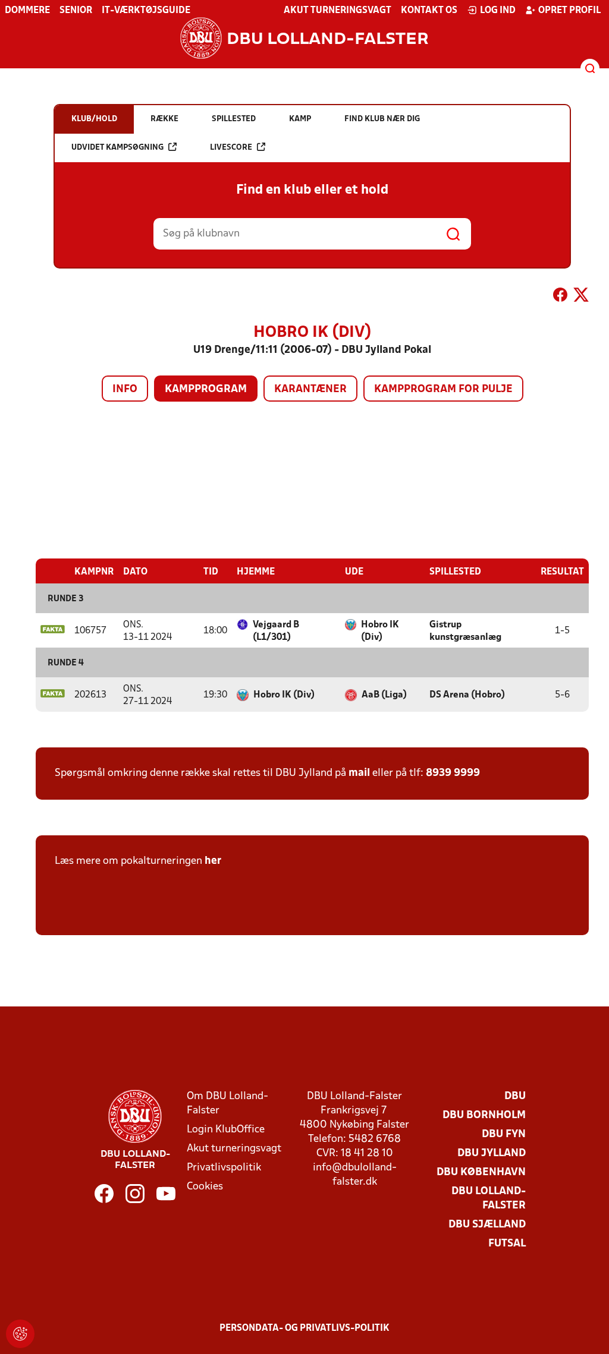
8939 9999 (453, 773)
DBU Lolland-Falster (488, 1198)
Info (124, 389)
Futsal (507, 1244)
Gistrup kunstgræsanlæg (465, 631)
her (213, 861)
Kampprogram (206, 389)
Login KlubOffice (226, 1130)
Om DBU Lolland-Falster (227, 1103)
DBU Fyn (504, 1134)
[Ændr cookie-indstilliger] (20, 1334)
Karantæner (310, 389)
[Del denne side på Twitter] (581, 297)
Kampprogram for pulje (443, 389)
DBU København (481, 1172)
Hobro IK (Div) (380, 631)
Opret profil (569, 11)
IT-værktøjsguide (146, 11)
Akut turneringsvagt (337, 11)
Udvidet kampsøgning (117, 148)
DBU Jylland (491, 1153)
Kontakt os (429, 11)
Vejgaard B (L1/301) (276, 631)
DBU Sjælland (487, 1225)
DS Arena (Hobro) (467, 695)
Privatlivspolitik (224, 1168)
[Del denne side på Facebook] (560, 297)
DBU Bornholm (484, 1115)
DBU (515, 1096)
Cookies (205, 1187)
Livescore (231, 148)
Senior (75, 11)
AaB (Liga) (384, 695)
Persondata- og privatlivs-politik (304, 1328)
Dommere (27, 11)
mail (359, 773)
